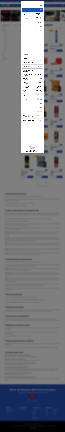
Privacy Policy (30, 151)
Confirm (32, 148)
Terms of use (36, 151)
